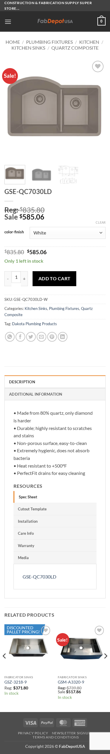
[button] (7, 21)
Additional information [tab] (35, 394)
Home (13, 42)
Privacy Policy (33, 733)
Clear (101, 222)
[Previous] (14, 110)
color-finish (14, 232)
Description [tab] (22, 381)
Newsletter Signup (71, 733)
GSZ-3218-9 (15, 682)
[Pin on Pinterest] (52, 337)
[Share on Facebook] (20, 337)
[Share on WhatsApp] (10, 337)
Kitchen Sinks (28, 47)
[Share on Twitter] (31, 337)
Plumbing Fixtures (49, 42)
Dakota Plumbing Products (34, 323)
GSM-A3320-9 (71, 682)
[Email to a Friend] (41, 337)
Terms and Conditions (56, 737)
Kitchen (89, 42)
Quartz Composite (75, 47)
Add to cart (54, 278)
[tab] (55, 497)
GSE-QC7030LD (39, 576)
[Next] (96, 110)
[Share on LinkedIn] (62, 337)
